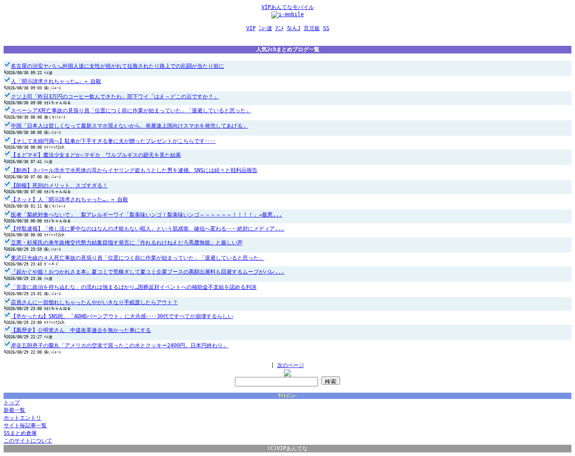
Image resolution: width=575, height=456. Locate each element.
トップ (12, 402)
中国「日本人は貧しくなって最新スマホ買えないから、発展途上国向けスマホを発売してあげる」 (129, 126)
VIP (251, 28)
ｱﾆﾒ (279, 28)
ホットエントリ (22, 418)
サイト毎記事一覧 (25, 425)
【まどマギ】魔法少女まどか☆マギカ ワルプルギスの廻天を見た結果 (96, 155)
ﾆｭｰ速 (265, 28)
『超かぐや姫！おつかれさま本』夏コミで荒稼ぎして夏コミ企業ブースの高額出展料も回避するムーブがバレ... (147, 272)
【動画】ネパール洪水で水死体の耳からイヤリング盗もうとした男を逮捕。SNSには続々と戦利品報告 (134, 170)
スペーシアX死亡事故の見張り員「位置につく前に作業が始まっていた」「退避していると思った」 (131, 110)
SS (326, 28)
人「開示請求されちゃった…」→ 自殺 (56, 81)
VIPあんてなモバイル (287, 7)
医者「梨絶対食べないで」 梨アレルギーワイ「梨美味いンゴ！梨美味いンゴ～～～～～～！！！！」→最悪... (146, 215)
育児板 (312, 28)
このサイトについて (28, 441)
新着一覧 (14, 410)
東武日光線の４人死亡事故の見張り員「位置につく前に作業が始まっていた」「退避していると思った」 (137, 258)
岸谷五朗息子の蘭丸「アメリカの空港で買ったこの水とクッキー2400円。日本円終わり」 (119, 345)
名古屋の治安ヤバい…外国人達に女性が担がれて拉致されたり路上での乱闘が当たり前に (117, 66)
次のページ (290, 365)
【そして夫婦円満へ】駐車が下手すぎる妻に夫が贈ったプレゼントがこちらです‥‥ (113, 141)
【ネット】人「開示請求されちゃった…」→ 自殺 (69, 199)
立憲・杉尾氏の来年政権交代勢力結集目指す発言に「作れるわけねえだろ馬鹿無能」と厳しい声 (127, 242)
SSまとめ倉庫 (20, 433)
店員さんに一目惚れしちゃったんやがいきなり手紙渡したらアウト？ (94, 302)
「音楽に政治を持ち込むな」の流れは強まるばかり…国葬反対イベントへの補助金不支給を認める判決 (134, 287)
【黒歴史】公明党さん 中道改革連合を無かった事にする (81, 330)
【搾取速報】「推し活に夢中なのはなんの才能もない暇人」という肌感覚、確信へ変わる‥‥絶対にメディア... (147, 229)
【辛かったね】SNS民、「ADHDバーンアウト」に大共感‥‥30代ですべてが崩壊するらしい (122, 316)
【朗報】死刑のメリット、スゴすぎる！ (59, 185)
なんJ (294, 28)
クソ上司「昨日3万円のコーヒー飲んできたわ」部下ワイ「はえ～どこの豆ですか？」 (115, 96)
